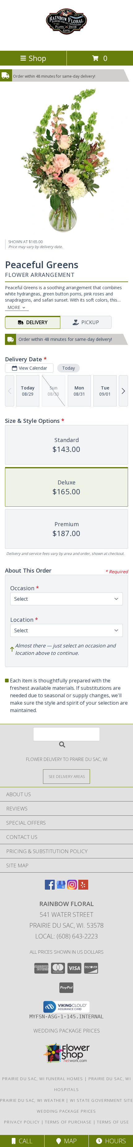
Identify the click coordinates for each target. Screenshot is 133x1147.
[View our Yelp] (83, 887)
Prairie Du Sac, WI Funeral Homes (42, 1078)
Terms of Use (113, 1122)
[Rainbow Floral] (66, 42)
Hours (114, 1141)
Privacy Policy (22, 1122)
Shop (37, 58)
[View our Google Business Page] (61, 887)
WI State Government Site (101, 1100)
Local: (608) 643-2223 (66, 936)
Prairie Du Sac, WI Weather (32, 1100)
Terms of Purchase (68, 1122)
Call (24, 1141)
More (13, 307)
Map (69, 1141)
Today (68, 368)
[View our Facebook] (50, 887)
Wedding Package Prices (66, 1030)
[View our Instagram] (72, 887)
